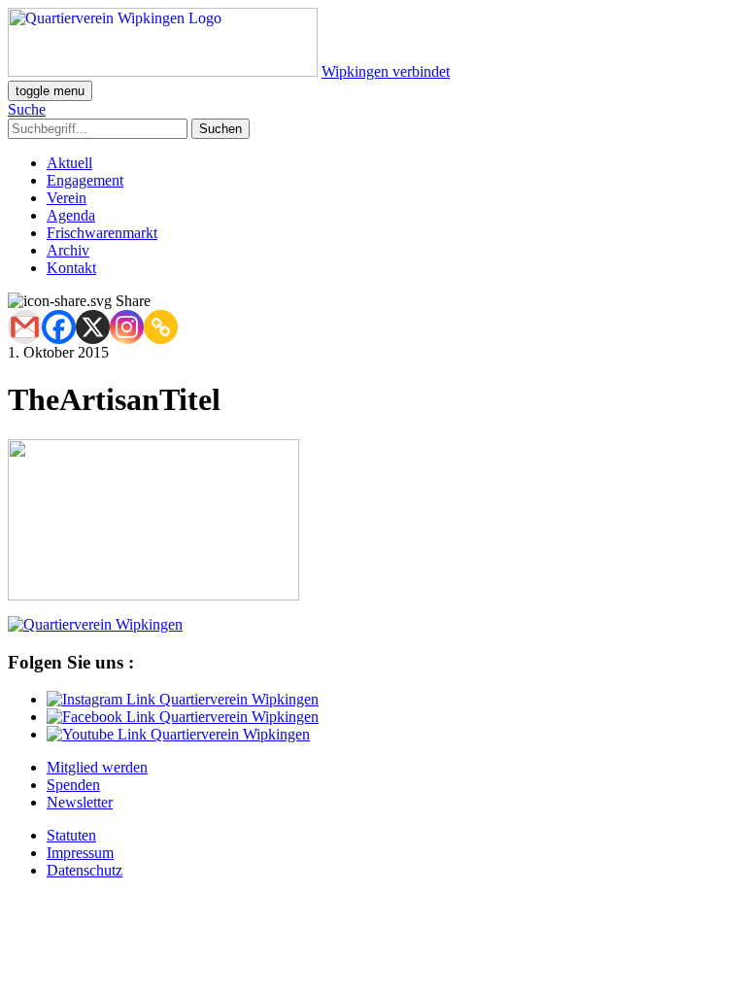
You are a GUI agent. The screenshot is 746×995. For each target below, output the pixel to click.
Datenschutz (84, 870)
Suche (27, 109)
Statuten (71, 835)
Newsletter (80, 802)
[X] (93, 327)
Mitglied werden (97, 767)
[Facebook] (59, 327)
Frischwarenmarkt (102, 232)
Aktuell (69, 162)
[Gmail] (25, 327)
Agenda (71, 215)
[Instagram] (127, 327)
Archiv (68, 250)
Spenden (73, 784)
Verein (66, 197)
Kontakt (71, 267)
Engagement (85, 180)
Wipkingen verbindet (386, 71)
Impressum (80, 852)
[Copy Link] (161, 327)
